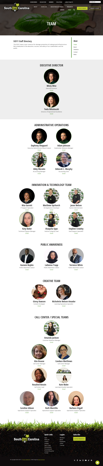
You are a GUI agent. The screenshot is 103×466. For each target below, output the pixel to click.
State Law (44, 6)
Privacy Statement (26, 459)
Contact (75, 52)
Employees (62, 441)
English (93, 1)
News (75, 54)
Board (75, 47)
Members (51, 2)
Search (73, 9)
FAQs (69, 9)
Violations (59, 2)
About (35, 6)
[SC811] (17, 9)
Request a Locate (94, 8)
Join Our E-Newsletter (79, 439)
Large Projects (69, 2)
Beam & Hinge (41, 459)
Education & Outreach (57, 6)
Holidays (46, 443)
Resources (70, 6)
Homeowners (33, 2)
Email (51, 90)
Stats (45, 438)
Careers (62, 9)
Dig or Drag (47, 445)
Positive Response (49, 451)
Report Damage (82, 8)
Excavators (43, 2)
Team (75, 44)
